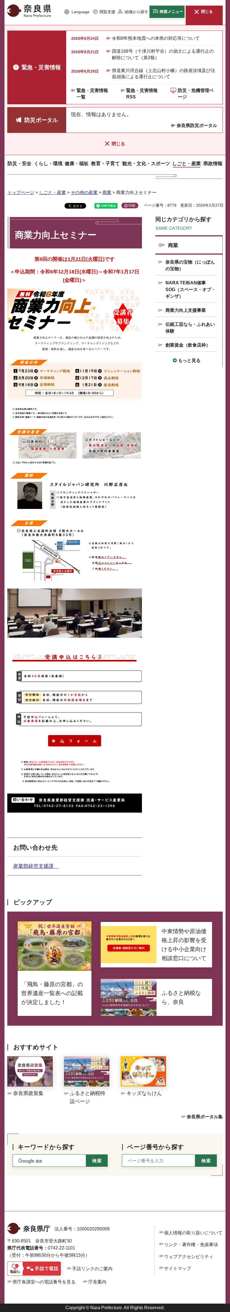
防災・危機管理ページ (196, 93)
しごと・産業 (52, 192)
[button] (76, 12)
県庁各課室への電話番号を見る (44, 1281)
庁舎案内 (97, 1281)
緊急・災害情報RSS (142, 93)
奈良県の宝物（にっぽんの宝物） (190, 265)
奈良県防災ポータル (197, 125)
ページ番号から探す (155, 1146)
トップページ (20, 192)
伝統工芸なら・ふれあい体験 (190, 327)
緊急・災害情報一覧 (92, 93)
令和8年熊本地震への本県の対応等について (156, 38)
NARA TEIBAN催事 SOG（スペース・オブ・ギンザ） (190, 289)
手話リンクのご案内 (92, 1268)
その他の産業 (84, 192)
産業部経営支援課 (36, 866)
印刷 (131, 205)
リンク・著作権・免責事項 (191, 1244)
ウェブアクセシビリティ (188, 1256)
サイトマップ (177, 1268)
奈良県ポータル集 (205, 1116)
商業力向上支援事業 (185, 310)
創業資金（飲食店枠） (187, 345)
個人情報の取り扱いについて (193, 1232)
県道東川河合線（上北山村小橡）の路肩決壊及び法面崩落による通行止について (163, 73)
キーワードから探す (46, 1146)
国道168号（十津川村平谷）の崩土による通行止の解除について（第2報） (163, 54)
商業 (106, 192)
